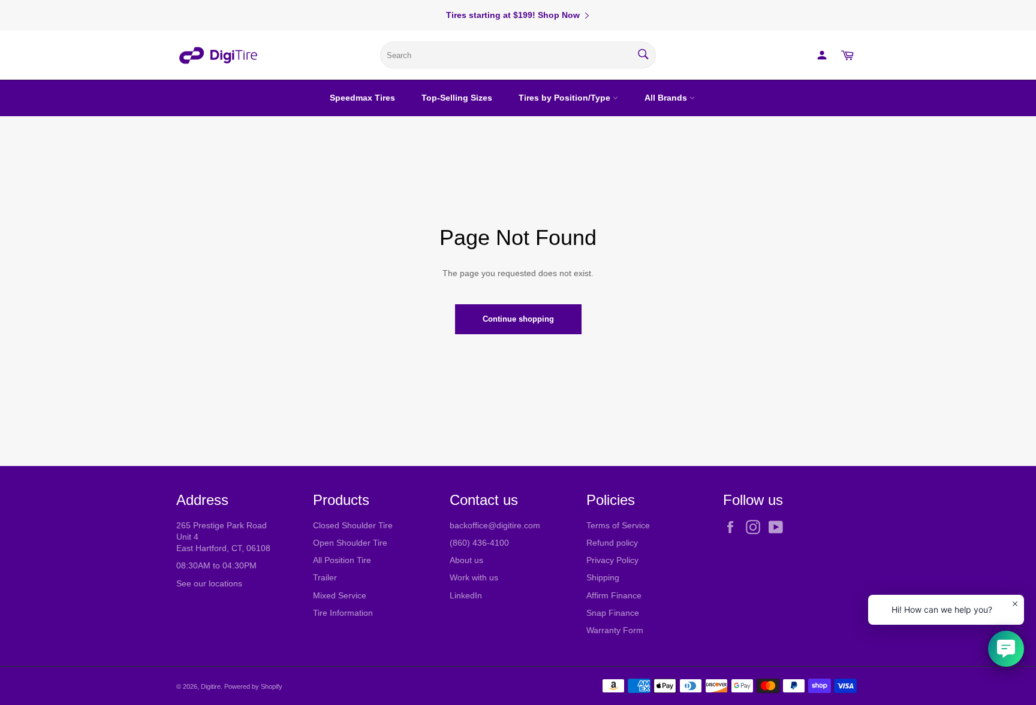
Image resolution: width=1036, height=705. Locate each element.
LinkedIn (466, 595)
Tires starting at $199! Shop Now (513, 15)
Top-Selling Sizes (456, 97)
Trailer (325, 577)
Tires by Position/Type (566, 97)
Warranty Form (614, 630)
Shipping (602, 577)
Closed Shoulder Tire (353, 525)
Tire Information (343, 613)
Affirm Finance (614, 595)
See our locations (209, 583)
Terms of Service (618, 525)
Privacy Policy (612, 560)
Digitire (211, 686)
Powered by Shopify (253, 686)
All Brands (667, 97)
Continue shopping (518, 318)
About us (466, 560)
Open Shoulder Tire (350, 542)
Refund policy (612, 542)
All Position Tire (342, 560)
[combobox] (518, 55)
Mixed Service (339, 595)
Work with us (474, 577)
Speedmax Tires (362, 97)
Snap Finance (612, 613)
